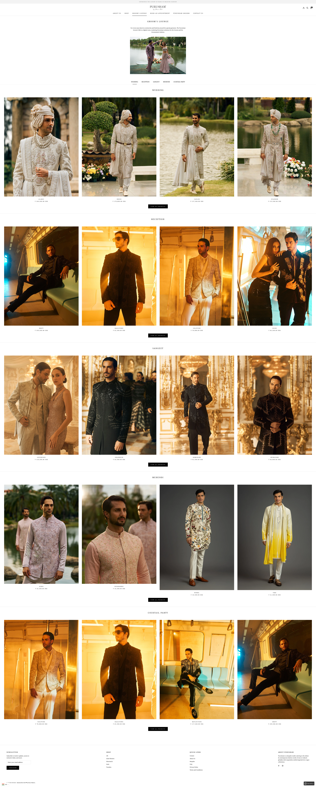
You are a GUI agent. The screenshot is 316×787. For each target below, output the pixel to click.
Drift (41, 328)
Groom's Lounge (139, 13)
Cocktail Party (179, 82)
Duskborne (119, 586)
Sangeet (156, 82)
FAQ (191, 764)
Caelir (197, 199)
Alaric (41, 199)
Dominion (197, 457)
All (107, 756)
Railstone (119, 328)
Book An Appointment (160, 13)
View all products (158, 206)
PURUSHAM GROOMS (181, 13)
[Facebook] (278, 766)
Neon (274, 328)
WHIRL (196, 592)
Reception (146, 82)
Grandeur (119, 457)
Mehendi (166, 82)
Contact (192, 756)
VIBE (274, 592)
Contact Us (198, 13)
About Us (117, 13)
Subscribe (13, 767)
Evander (274, 199)
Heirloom (275, 457)
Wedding (134, 82)
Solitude (197, 328)
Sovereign (41, 457)
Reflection (197, 722)
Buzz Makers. (31, 782)
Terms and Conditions (196, 770)
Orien (119, 199)
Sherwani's (109, 761)
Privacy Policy (194, 767)
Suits (107, 764)
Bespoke (192, 761)
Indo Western (110, 758)
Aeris (41, 586)
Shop (127, 13)
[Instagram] (282, 766)
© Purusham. (11, 782)
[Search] (307, 8)
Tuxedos (108, 767)
